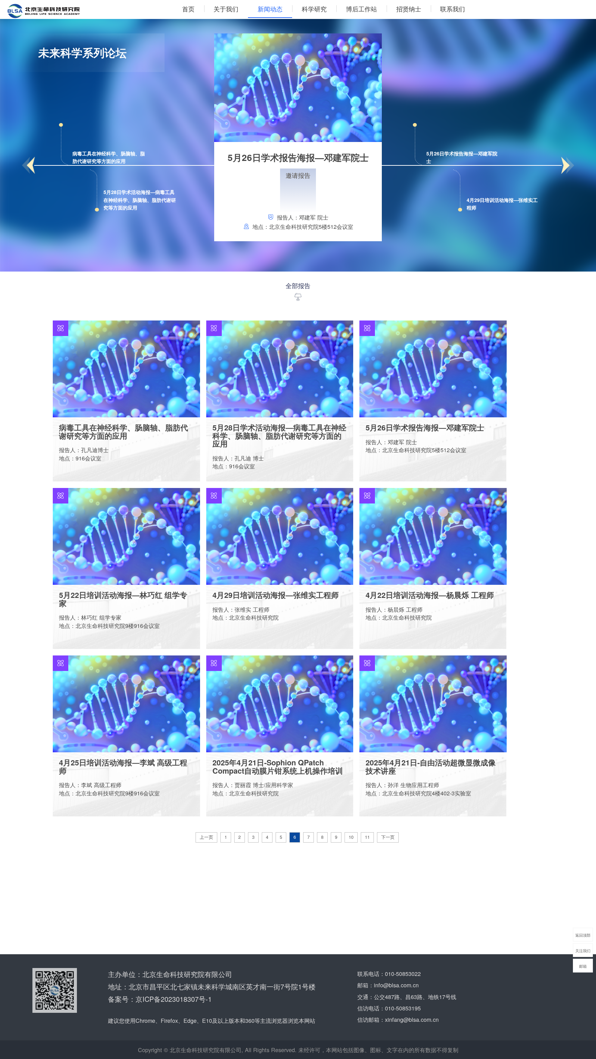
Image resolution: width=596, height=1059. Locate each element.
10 (351, 837)
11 (367, 837)
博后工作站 (361, 8)
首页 (188, 8)
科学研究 (314, 8)
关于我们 (225, 8)
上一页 (206, 837)
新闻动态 (270, 8)
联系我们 (452, 8)
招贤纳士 (408, 8)
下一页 (388, 837)
